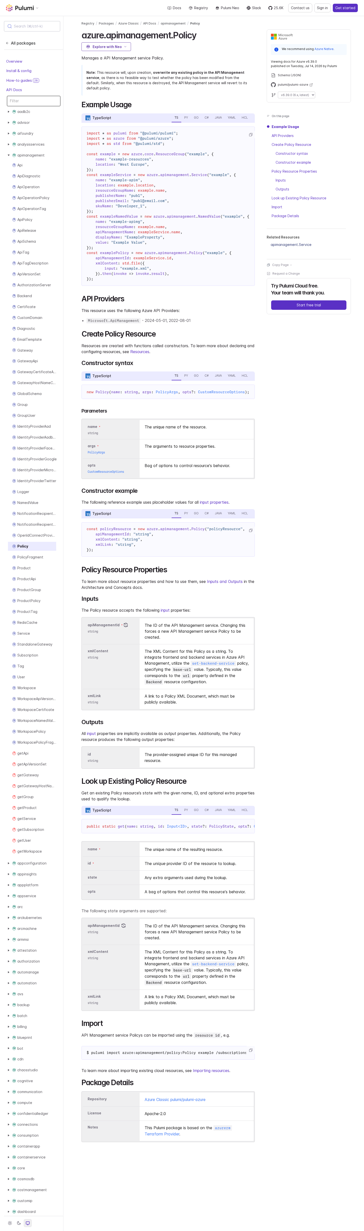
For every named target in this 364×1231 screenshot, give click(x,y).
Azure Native (324, 49)
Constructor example (293, 162)
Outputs (282, 189)
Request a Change (286, 273)
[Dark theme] (19, 1223)
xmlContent (98, 651)
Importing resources (211, 1070)
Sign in (322, 8)
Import (277, 207)
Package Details (285, 216)
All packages (23, 43)
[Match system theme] (28, 1223)
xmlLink (94, 696)
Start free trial (309, 305)
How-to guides (22, 80)
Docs (177, 8)
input (165, 610)
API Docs (14, 89)
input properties (214, 502)
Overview (14, 61)
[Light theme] (10, 1223)
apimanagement (173, 23)
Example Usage (285, 127)
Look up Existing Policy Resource (299, 198)
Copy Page (280, 265)
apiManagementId (104, 625)
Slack (256, 8)
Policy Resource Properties (294, 171)
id (89, 754)
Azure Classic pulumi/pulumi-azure (175, 1099)
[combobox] (32, 26)
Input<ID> (177, 826)
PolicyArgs (167, 392)
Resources (139, 351)
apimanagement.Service (291, 244)
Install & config (18, 70)
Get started (345, 8)
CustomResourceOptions (221, 392)
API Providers (283, 135)
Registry (201, 8)
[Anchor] (200, 34)
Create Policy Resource (291, 144)
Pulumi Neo (230, 8)
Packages (106, 23)
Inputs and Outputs (225, 581)
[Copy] (250, 135)
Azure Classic (128, 23)
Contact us (300, 8)
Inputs (281, 180)
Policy (195, 23)
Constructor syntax (292, 153)
